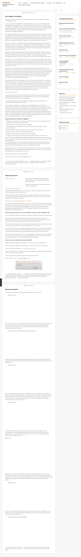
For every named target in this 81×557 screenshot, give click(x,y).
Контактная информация (24, 4)
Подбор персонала (24, 151)
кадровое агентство (38, 547)
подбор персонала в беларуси (31, 275)
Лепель (25, 548)
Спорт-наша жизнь (57, 3)
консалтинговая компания (10, 275)
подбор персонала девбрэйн (11, 276)
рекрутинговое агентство (10, 277)
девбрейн (33, 162)
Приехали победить (11, 289)
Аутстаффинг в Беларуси (13, 16)
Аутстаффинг (16, 161)
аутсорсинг (37, 161)
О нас (19, 3)
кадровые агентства (48, 273)
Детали (36, 268)
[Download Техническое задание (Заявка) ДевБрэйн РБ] (27, 261)
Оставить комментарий (23, 277)
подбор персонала (21, 275)
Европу (44, 205)
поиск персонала (34, 276)
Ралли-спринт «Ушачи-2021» (65, 112)
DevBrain (6, 3)
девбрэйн (37, 162)
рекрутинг (44, 276)
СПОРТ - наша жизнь (18, 547)
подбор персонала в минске (44, 275)
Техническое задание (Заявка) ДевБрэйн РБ (28, 263)
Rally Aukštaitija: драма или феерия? (67, 97)
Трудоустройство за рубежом (37, 3)
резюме (40, 276)
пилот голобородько (31, 548)
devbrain (32, 161)
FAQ (64, 3)
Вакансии (49, 3)
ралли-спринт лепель (40, 548)
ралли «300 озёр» (33, 433)
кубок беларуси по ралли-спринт (16, 548)
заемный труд (42, 162)
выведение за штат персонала (24, 162)
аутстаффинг (43, 161)
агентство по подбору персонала (32, 273)
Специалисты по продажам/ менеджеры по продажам (18, 200)
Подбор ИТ (25, 3)
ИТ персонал (9, 188)
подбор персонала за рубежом (23, 276)
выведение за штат (14, 162)
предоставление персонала (11, 163)
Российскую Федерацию (35, 205)
